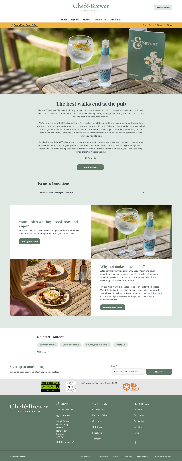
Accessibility (86, 456)
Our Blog (138, 427)
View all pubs (142, 456)
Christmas (97, 421)
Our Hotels (139, 415)
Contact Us (97, 409)
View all (41, 352)
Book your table (30, 241)
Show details (139, 30)
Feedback (97, 432)
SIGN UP (159, 371)
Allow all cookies (160, 7)
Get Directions (63, 442)
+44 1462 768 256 (65, 409)
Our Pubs (138, 409)
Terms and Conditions (163, 456)
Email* (114, 366)
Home (136, 432)
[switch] (76, 30)
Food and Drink (99, 415)
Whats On (120, 344)
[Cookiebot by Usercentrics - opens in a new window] (17, 30)
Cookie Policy (102, 456)
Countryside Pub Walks (97, 344)
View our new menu (113, 307)
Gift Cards (97, 427)
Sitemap (128, 456)
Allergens (96, 438)
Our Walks (139, 421)
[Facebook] (136, 442)
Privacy (116, 456)
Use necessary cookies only (160, 16)
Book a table (90, 167)
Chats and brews (71, 344)
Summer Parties (47, 344)
